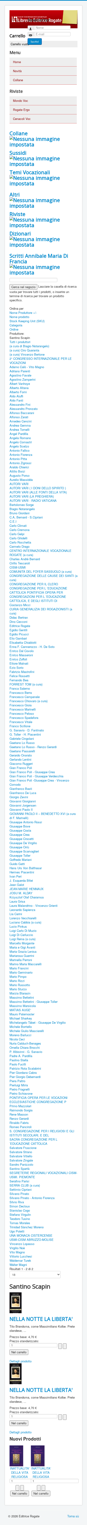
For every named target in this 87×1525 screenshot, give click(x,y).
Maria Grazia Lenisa (23, 951)
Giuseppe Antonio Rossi (26, 822)
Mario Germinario (21, 972)
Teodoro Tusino (20, 1218)
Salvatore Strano (21, 1152)
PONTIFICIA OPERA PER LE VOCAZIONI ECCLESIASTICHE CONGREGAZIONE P (39, 1099)
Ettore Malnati (19, 663)
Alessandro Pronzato (24, 408)
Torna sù (73, 1516)
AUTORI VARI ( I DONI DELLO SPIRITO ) (38, 488)
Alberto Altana (19, 388)
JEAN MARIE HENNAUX (27, 889)
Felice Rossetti (20, 676)
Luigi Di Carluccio (21, 935)
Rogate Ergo (21, 109)
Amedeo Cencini (21, 421)
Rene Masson (19, 1114)
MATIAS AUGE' (20, 1010)
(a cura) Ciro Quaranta (24, 350)
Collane (18, 80)
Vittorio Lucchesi (21, 1256)
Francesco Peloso (22, 713)
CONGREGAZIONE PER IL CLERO (34, 584)
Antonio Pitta (18, 459)
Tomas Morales (20, 1223)
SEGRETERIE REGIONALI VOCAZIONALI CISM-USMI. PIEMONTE (43, 1175)
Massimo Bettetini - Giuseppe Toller (34, 1001)
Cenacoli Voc (22, 118)
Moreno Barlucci (20, 1035)
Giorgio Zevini (19, 797)
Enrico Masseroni (21, 655)
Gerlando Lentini (20, 759)
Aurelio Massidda (21, 479)
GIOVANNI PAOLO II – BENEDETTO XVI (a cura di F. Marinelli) (43, 815)
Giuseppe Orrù (19, 847)
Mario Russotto (20, 985)
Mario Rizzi (17, 980)
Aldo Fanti (16, 400)
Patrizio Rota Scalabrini (25, 1068)
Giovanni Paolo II (21, 809)
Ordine (14, 329)
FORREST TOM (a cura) (26, 684)
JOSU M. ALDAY (21, 893)
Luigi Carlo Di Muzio (23, 930)
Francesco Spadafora (24, 717)
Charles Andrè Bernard (25, 559)
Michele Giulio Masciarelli (27, 1031)
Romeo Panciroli (21, 1127)
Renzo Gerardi (19, 1118)
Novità (17, 71)
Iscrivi (35, 41)
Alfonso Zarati (19, 417)
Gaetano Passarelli (22, 751)
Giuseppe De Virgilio (23, 843)
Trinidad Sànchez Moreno (27, 1227)
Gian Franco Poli (21, 768)
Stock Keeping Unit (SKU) (27, 321)
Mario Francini (19, 968)
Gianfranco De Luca (23, 793)
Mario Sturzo (18, 989)
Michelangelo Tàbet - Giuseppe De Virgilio (38, 1022)
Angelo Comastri (21, 442)
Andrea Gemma (20, 425)
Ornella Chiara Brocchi (25, 1047)
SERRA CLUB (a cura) (25, 1185)
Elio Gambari (18, 638)
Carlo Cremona (19, 530)
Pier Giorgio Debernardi (25, 1077)
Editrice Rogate (20, 626)
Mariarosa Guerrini (22, 955)
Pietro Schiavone (21, 1093)
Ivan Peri (16, 876)
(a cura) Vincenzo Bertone (27, 354)
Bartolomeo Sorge (22, 504)
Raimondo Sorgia (21, 1110)
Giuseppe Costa (20, 830)
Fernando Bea (19, 680)
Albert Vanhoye (20, 383)
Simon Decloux (20, 1206)
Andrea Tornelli (19, 429)
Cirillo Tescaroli (20, 563)
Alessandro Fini (20, 404)
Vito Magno (17, 1252)
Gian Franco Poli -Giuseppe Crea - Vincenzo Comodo (39, 782)
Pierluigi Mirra (19, 1085)
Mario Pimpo (18, 976)
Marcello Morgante (22, 943)
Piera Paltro (17, 1081)
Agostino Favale (20, 375)
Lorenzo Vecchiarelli (23, 918)
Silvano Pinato (19, 1193)
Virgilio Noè (17, 1248)
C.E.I (13, 521)
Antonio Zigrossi (20, 463)
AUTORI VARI (19, 484)
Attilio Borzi (17, 471)
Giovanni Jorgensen (23, 805)
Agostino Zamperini (22, 379)
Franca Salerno (20, 688)
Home (17, 62)
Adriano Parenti (20, 371)
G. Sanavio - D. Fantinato (27, 730)
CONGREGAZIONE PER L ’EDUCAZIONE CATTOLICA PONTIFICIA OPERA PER (38, 590)
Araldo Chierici (19, 467)
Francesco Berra (21, 692)
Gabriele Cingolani (22, 738)
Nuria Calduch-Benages (25, 1043)
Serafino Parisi (19, 1181)
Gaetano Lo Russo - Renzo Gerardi (33, 747)
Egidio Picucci (19, 634)
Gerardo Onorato (21, 755)
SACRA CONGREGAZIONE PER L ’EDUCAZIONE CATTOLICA (33, 1141)
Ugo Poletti (17, 1231)
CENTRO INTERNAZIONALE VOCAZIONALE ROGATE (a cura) (40, 552)
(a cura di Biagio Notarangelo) (29, 346)
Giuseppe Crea (19, 834)
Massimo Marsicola (23, 1006)
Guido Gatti (17, 864)
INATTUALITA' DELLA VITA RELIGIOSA (19, 1472)
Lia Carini (16, 914)
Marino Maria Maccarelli (26, 964)
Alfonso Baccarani (22, 413)
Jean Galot (17, 884)
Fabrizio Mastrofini (22, 671)
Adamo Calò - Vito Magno (27, 367)
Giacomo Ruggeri (21, 763)
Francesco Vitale (21, 722)
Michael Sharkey (21, 1018)
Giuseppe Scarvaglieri (24, 851)
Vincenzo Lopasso (22, 1244)
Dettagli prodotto (21, 1361)
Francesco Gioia (21, 705)
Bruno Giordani (19, 513)
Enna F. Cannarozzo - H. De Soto (32, 646)
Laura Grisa (17, 901)
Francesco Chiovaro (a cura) (29, 701)
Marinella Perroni (21, 960)
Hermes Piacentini (22, 872)
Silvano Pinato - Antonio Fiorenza (32, 1198)
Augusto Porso (19, 475)
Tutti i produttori (20, 342)
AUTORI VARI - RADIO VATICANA (33, 500)
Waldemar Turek (20, 1260)
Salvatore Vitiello (21, 1156)
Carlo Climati (18, 525)
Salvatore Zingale (21, 1160)
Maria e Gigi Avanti (22, 947)
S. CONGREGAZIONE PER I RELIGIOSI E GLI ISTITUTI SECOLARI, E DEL (42, 1133)
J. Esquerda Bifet (21, 880)
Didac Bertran (19, 617)
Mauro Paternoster (22, 1014)
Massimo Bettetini (22, 997)
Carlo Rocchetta (20, 542)
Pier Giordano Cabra (23, 1072)
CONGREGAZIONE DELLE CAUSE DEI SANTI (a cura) (43, 577)
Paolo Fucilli (18, 1064)
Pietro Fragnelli (20, 1089)
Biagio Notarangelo (22, 509)
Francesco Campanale (25, 697)
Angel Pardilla (19, 433)
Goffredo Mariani (21, 859)
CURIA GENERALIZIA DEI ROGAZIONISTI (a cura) (41, 611)
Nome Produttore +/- (23, 312)
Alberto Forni (18, 392)
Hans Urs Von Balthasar (26, 868)
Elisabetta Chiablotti (23, 642)
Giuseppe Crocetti (22, 838)
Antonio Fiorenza (21, 454)
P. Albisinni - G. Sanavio (26, 1051)
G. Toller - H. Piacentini (25, 734)
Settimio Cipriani (21, 1189)
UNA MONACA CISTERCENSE (31, 1235)
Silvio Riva (17, 1202)
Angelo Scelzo (19, 446)
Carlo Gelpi (17, 534)
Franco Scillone (20, 726)
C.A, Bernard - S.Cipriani (26, 517)
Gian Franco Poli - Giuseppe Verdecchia (36, 776)
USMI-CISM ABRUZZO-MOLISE (32, 1239)
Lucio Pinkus (18, 926)
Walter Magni (18, 1264)
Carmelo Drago (19, 546)
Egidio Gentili (18, 630)
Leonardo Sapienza (22, 909)
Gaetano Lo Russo (22, 742)
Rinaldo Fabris (19, 1122)
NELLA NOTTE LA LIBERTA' (41, 1318)
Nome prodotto (19, 317)
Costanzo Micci (20, 605)
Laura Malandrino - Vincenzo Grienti (34, 905)
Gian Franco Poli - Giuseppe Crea (32, 772)
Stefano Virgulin (20, 1214)
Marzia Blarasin (20, 993)
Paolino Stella (19, 1060)
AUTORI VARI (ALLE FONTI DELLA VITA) (38, 492)
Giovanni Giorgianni (23, 801)
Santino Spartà (19, 1168)
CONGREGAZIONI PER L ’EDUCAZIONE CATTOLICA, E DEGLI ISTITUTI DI (38, 598)
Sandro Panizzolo (21, 1164)
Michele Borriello (21, 1026)
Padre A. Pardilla (21, 1056)
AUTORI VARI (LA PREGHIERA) (32, 496)
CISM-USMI (18, 567)
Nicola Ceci (17, 1039)
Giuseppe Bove (20, 826)
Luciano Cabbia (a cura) (25, 922)
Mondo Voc (20, 100)
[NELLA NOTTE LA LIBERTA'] (16, 1302)
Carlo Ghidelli (18, 538)
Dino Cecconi (18, 621)
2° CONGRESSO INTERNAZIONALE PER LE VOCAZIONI (41, 360)
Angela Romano (20, 438)
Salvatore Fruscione (23, 1147)
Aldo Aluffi (16, 396)
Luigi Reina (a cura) (22, 939)
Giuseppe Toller (20, 855)
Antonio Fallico (19, 450)
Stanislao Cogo (20, 1210)
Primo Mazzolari (20, 1106)
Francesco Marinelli (23, 709)
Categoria (16, 325)
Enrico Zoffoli (18, 659)
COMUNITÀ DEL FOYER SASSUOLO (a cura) (41, 571)
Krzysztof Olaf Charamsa (27, 897)
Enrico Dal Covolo (22, 651)
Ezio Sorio (16, 667)
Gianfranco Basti (21, 788)
